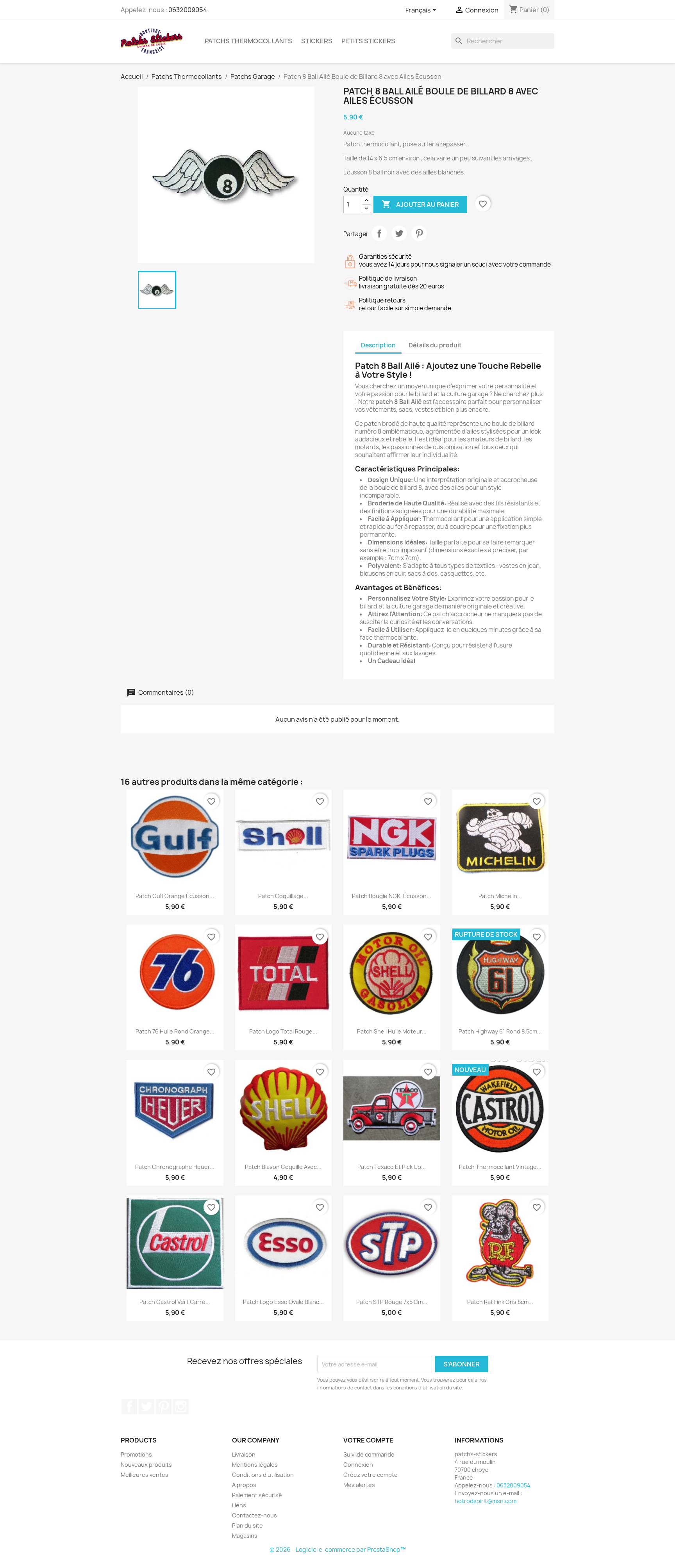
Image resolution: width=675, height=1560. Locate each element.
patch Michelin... (500, 896)
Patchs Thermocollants (248, 41)
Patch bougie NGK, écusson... (391, 896)
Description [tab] (378, 345)
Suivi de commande (369, 1454)
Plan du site (247, 1525)
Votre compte (368, 1440)
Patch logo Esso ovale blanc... (283, 1302)
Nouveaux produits (146, 1464)
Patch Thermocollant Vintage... (500, 1166)
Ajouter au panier (420, 204)
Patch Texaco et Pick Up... (391, 1166)
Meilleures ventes (144, 1474)
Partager (379, 233)
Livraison (243, 1454)
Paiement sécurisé (257, 1495)
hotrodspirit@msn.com (485, 1501)
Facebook (129, 1406)
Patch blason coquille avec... (283, 1166)
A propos (244, 1485)
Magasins (244, 1535)
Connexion (358, 1464)
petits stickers (368, 41)
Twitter (146, 1406)
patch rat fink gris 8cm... (500, 1302)
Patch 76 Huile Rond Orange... (175, 1031)
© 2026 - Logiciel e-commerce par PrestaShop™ (338, 1550)
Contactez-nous (254, 1515)
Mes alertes (359, 1485)
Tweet (399, 233)
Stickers (316, 41)
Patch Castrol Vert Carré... (174, 1302)
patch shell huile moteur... (392, 1031)
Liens (239, 1505)
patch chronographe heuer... (174, 1166)
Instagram (181, 1406)
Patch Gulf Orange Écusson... (175, 896)
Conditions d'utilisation (263, 1474)
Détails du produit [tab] (435, 345)
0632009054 (187, 9)
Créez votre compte (370, 1474)
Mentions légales (255, 1464)
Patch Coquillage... (283, 896)
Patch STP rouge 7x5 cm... (391, 1302)
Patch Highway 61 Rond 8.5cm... (500, 1031)
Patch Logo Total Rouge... (283, 1031)
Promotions (136, 1454)
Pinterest (419, 233)
